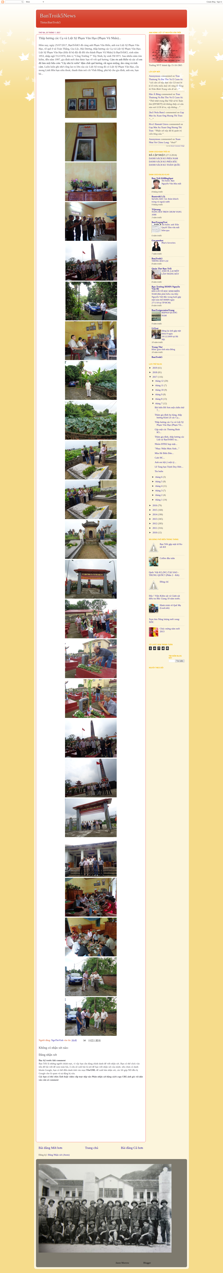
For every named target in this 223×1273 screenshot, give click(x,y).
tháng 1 (159, 499)
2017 (155, 377)
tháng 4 (159, 486)
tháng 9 (159, 394)
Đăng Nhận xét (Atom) (59, 1155)
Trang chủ (91, 1147)
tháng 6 (159, 477)
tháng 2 (159, 495)
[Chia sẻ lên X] (94, 1040)
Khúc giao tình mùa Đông (163, 349)
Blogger (147, 1263)
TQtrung (156, 209)
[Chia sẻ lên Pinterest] (99, 1040)
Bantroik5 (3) (158, 196)
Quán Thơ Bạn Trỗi (162, 268)
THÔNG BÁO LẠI (160, 261)
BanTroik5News (58, 16)
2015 (155, 510)
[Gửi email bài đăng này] (89, 1040)
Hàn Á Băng (155, 94)
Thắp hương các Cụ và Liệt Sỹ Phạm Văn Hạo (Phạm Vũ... (169, 423)
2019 (155, 368)
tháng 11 (159, 385)
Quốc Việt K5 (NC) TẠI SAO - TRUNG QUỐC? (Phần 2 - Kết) (164, 573)
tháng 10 (159, 390)
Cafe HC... (160, 457)
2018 (155, 372)
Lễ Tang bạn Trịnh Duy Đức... (169, 466)
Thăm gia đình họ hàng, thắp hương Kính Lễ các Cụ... (168, 416)
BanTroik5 (157, 357)
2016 (155, 505)
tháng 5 (159, 481)
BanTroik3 (157, 258)
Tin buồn (159, 471)
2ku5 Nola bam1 (157, 112)
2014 (155, 514)
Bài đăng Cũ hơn (132, 1147)
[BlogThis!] (92, 1040)
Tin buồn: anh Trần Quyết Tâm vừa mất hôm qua (170, 227)
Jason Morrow (122, 1263)
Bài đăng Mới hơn (50, 1147)
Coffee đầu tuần (167, 558)
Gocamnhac (158, 240)
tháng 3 (159, 490)
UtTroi (155, 328)
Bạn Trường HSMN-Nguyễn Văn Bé (166, 287)
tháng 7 (159, 403)
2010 (155, 532)
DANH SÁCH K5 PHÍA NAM (163, 158)
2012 (155, 523)
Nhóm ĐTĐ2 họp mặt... (166, 444)
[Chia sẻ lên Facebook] (97, 1040)
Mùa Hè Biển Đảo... (164, 453)
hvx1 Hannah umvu (158, 124)
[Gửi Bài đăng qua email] (84, 1040)
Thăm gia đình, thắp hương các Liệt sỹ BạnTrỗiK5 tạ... (169, 438)
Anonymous (154, 76)
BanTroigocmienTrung (163, 310)
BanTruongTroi (159, 222)
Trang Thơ (157, 347)
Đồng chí (164, 581)
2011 (155, 528)
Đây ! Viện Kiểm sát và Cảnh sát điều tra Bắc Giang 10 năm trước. (165, 597)
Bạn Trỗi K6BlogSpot (162, 178)
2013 (155, 519)
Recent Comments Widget (177, 146)
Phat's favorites (169, 243)
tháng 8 (159, 399)
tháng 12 (159, 381)
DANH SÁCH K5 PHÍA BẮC (163, 161)
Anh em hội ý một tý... (165, 462)
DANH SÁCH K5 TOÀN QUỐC (164, 165)
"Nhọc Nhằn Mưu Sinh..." (167, 448)
